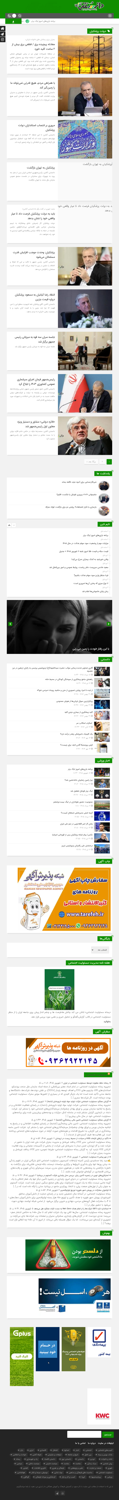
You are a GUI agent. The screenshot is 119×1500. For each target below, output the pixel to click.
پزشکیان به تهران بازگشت (41, 168)
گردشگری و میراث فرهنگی (45, 1477)
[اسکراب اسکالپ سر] (59, 726)
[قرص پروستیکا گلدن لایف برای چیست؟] (59, 748)
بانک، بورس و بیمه (105, 1454)
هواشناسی (21, 1472)
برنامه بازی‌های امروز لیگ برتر (77, 21)
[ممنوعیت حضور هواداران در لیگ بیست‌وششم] (59, 805)
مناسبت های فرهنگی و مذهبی (80, 1472)
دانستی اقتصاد (49, 1459)
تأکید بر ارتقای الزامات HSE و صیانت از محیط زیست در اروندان (82, 1138)
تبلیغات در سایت (106, 1443)
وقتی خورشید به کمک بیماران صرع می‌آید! (89, 559)
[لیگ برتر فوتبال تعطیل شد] (59, 794)
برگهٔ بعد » (91, 462)
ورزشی (109, 1477)
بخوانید (107, 1021)
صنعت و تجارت (95, 1468)
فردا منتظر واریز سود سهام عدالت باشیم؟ (91, 575)
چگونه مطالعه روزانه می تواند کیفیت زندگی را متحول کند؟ (77, 649)
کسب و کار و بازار (68, 1477)
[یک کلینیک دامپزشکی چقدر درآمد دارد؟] (59, 737)
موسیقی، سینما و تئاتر (39, 1472)
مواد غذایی (58, 1472)
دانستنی (81, 1459)
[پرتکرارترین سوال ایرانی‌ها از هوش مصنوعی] (59, 704)
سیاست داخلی (34, 1463)
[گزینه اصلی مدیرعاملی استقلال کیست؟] (59, 816)
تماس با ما (80, 1443)
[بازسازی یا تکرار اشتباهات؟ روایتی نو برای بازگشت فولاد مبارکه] (59, 510)
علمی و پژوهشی (77, 1468)
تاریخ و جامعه (73, 1454)
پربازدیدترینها (96, 1477)
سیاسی (19, 1463)
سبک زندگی (91, 1463)
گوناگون (26, 1477)
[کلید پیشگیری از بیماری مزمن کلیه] (59, 715)
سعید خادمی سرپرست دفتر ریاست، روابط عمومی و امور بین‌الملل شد (78, 567)
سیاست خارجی (51, 1463)
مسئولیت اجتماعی (96, 1075)
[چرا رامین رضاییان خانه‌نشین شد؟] (59, 783)
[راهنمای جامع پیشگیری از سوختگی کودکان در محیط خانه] (59, 682)
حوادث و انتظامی (19, 1454)
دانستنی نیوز (66, 1459)
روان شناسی (107, 1463)
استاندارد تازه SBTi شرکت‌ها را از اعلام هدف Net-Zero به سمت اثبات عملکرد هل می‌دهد (71, 1208)
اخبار (77, 1450)
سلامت (78, 1463)
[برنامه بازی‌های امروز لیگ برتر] (59, 772)
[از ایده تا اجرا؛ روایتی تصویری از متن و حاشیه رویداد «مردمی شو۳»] (59, 693)
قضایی (25, 1468)
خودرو (92, 1459)
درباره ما (92, 1443)
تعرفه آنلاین (37, 1454)
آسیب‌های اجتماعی (105, 1450)
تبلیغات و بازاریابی (54, 1454)
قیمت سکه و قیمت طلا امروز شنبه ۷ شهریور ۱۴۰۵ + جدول (83, 551)
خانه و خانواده (106, 1459)
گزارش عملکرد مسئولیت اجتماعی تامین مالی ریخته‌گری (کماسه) (82, 1120)
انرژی (31, 1450)
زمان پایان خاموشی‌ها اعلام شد (95, 591)
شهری (110, 1468)
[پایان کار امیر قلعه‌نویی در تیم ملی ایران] (59, 827)
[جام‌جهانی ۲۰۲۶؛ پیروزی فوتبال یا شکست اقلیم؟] (59, 498)
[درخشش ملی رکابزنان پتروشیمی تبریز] (59, 848)
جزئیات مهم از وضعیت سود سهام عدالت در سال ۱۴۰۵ (35, 21)
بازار (21, 1450)
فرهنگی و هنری (58, 1468)
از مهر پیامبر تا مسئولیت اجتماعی (95, 1157)
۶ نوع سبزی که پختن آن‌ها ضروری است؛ (90, 583)
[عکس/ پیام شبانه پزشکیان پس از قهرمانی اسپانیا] (59, 838)
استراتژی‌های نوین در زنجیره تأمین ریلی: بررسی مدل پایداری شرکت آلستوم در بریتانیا (73, 1175)
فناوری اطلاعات (40, 1468)
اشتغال (55, 1450)
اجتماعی (89, 1450)
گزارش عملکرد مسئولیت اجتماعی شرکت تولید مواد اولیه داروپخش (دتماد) (78, 1101)
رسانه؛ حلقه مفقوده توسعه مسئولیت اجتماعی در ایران (86, 1083)
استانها (66, 1450)
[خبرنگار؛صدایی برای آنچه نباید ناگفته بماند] (59, 486)
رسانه (18, 1459)
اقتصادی (43, 1450)
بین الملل (88, 1454)
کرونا (83, 1477)
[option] (59, 535)
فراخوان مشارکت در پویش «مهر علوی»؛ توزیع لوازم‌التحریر (84, 1190)
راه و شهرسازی (32, 1459)
